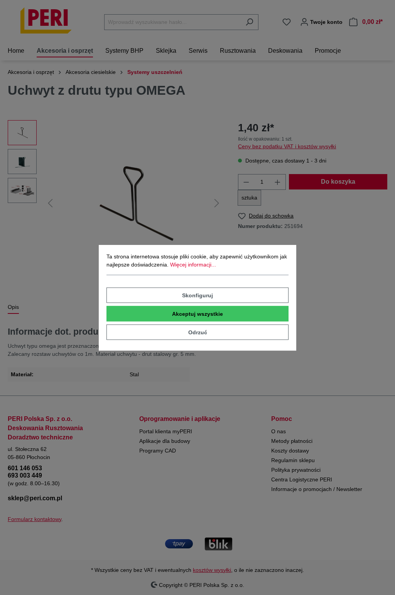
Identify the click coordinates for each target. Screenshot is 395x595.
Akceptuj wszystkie (197, 313)
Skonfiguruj (197, 295)
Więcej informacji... (193, 264)
